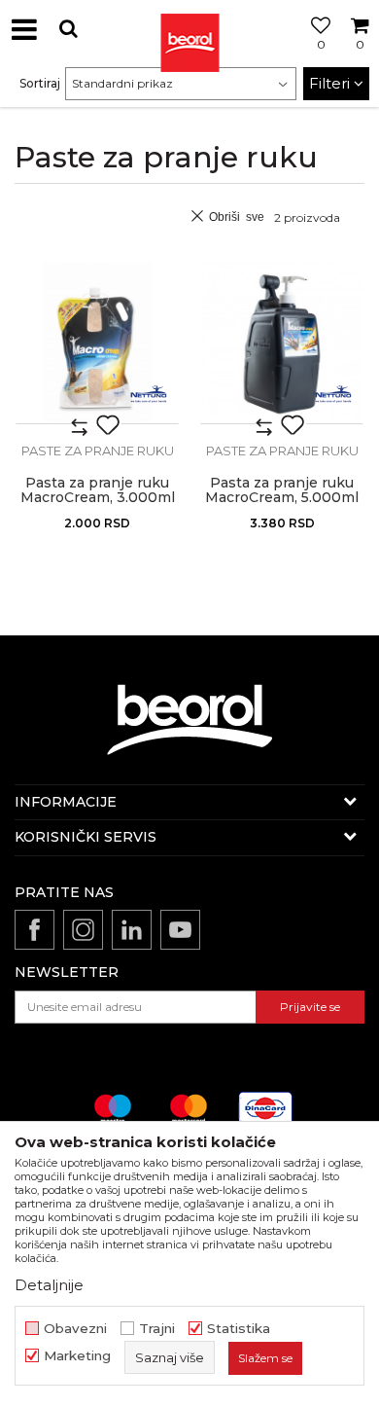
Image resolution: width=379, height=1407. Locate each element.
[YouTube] (180, 930)
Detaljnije (49, 1285)
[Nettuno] (148, 394)
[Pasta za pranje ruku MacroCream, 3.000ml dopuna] (97, 342)
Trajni (157, 1328)
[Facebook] (34, 930)
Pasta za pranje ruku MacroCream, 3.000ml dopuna (97, 498)
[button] (68, 28)
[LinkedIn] (132, 930)
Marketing (77, 1356)
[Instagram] (83, 930)
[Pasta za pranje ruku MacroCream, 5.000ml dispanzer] (281, 342)
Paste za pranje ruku (97, 450)
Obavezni (75, 1328)
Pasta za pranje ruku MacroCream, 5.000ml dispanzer (282, 498)
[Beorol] (189, 29)
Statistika (238, 1328)
